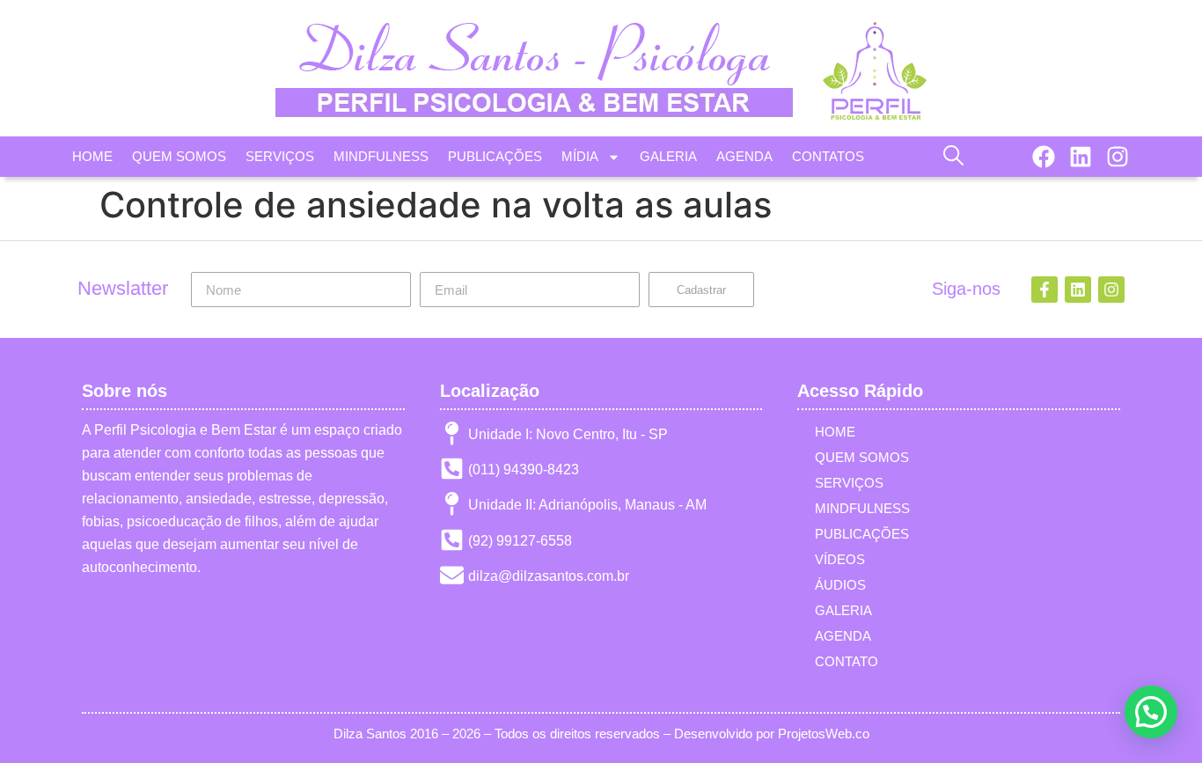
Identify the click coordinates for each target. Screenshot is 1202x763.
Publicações (862, 533)
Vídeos (840, 559)
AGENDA (744, 156)
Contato (846, 661)
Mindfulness (862, 508)
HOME (92, 156)
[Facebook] (1043, 156)
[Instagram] (1117, 156)
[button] (953, 155)
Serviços (849, 482)
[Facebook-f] (1044, 289)
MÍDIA (579, 156)
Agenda (843, 635)
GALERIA (668, 156)
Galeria (843, 610)
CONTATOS (828, 156)
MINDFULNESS (381, 156)
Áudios (840, 584)
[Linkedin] (1080, 156)
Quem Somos (862, 457)
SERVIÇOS (280, 156)
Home (835, 431)
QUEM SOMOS (179, 156)
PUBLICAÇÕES (495, 156)
